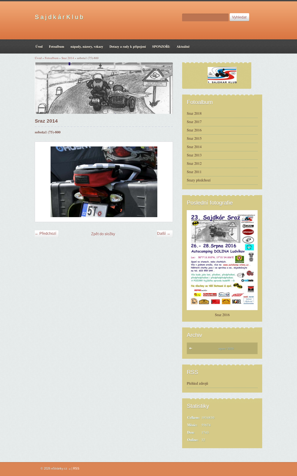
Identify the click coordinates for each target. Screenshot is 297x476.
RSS (76, 468)
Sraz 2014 (67, 58)
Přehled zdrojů (197, 383)
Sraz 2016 (194, 129)
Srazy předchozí (198, 180)
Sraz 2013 (194, 154)
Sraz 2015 (194, 138)
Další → (163, 233)
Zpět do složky (103, 234)
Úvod (38, 58)
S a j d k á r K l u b (59, 17)
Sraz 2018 (194, 113)
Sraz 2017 (194, 121)
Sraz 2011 (194, 171)
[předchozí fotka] (42, 182)
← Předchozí (45, 233)
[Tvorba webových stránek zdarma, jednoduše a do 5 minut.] (69, 469)
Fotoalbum (51, 58)
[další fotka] (165, 182)
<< (191, 349)
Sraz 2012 (194, 163)
